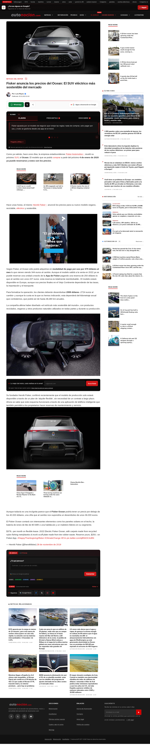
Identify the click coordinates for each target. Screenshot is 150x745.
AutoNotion (139, 15)
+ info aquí (130, 720)
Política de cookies (83, 724)
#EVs (63, 538)
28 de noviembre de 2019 (49, 544)
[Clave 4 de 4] (57, 137)
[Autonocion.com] (25, 14)
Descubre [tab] (84, 118)
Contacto (80, 714)
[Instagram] (24, 716)
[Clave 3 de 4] (54, 137)
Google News (26, 593)
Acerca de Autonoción (84, 709)
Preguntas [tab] (53, 118)
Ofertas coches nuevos (57, 719)
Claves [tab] (22, 118)
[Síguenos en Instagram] (47, 592)
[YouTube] (31, 716)
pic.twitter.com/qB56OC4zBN (80, 538)
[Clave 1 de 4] (49, 137)
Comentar (90, 574)
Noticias (47, 15)
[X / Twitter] (17, 716)
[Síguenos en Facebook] (36, 592)
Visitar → (95, 586)
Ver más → (141, 196)
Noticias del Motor (14, 79)
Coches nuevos (108, 15)
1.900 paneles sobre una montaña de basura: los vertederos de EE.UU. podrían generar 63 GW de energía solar (122, 133)
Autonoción (48, 739)
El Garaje (95, 15)
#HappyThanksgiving (28, 538)
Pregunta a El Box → (17, 142)
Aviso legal (80, 719)
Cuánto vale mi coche (56, 724)
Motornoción (63, 15)
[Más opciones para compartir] (32, 104)
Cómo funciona (48, 147)
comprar (57, 157)
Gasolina (124, 15)
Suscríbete (92, 383)
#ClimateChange (53, 538)
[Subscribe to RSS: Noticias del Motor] (26, 79)
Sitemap (51, 730)
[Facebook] (11, 716)
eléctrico (20, 208)
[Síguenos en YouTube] (53, 592)
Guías (82, 15)
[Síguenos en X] (41, 592)
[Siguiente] (97, 137)
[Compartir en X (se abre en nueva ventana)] (27, 104)
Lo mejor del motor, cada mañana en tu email (26, 383)
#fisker (41, 538)
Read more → (140, 241)
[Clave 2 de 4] (52, 137)
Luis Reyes (19, 94)
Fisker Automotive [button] (74, 154)
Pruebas (73, 15)
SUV (16, 157)
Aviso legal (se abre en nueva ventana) (42, 388)
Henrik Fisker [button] (39, 205)
